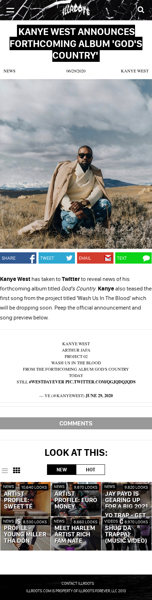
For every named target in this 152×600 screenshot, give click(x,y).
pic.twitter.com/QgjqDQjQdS (100, 382)
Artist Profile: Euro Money (75, 500)
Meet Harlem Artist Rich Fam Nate (74, 535)
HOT (90, 469)
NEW (62, 469)
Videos (111, 521)
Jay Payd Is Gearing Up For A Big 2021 (126, 500)
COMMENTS (76, 423)
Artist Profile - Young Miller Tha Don (25, 531)
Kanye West (134, 70)
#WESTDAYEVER (46, 382)
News (10, 70)
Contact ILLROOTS (78, 583)
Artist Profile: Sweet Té (18, 500)
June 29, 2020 (99, 396)
